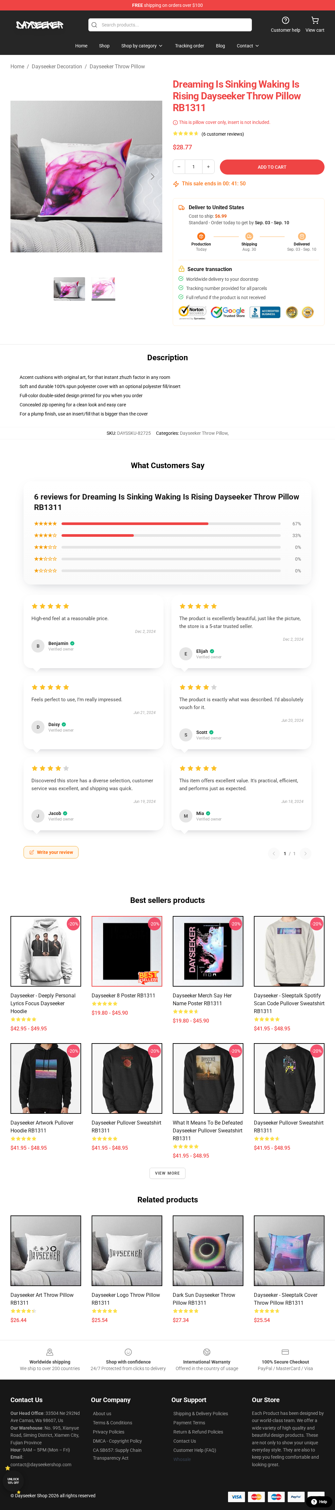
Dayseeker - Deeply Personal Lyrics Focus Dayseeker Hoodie (43, 1003)
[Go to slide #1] (69, 289)
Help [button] (323, 1502)
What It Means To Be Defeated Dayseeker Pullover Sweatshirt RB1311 (208, 1131)
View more (167, 1173)
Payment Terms (189, 1422)
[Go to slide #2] (103, 289)
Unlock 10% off (13, 1481)
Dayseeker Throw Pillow (117, 66)
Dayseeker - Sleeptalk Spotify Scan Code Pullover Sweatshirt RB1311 (289, 1003)
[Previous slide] (20, 176)
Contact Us (184, 1441)
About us (102, 1413)
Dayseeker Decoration (57, 66)
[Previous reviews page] (274, 853)
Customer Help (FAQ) (194, 1450)
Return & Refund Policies (198, 1431)
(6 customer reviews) (223, 134)
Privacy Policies (108, 1431)
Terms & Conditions (112, 1422)
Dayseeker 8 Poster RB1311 (123, 996)
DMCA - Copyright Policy (117, 1441)
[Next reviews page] (305, 853)
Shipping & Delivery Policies (200, 1413)
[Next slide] (152, 176)
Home (17, 66)
